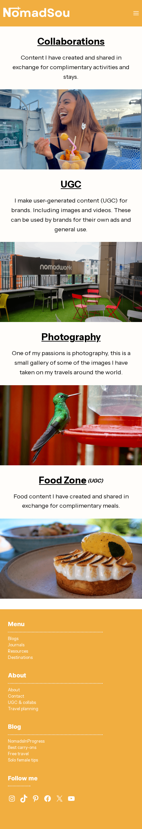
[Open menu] (136, 13)
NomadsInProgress (26, 741)
